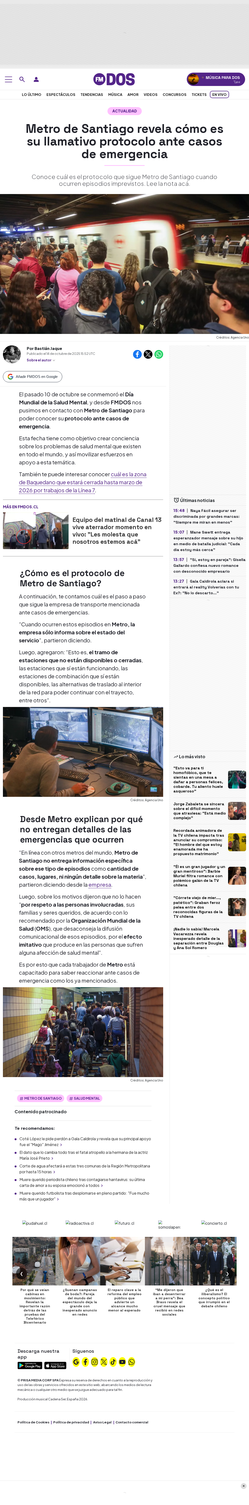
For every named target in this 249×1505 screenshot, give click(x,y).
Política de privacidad (71, 1422)
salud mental (87, 1098)
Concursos (175, 94)
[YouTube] (122, 1361)
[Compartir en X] (148, 354)
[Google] (76, 1361)
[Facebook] (85, 1361)
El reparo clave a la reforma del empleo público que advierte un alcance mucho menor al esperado (124, 1300)
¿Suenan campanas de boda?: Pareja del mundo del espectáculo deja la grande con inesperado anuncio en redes (79, 1302)
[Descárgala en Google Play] (30, 1365)
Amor (133, 94)
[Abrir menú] (8, 79)
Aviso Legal (102, 1422)
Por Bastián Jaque (44, 348)
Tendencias (91, 94)
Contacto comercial (132, 1422)
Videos (151, 94)
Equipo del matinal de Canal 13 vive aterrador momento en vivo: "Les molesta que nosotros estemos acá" (116, 530)
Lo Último (31, 94)
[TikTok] (113, 1361)
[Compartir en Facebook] (137, 354)
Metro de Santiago (43, 1098)
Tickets (199, 94)
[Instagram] (94, 1361)
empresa (100, 884)
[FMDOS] (114, 78)
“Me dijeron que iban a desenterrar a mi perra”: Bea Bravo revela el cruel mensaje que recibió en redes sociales (169, 1302)
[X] (103, 1361)
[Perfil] (36, 79)
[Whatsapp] (131, 1361)
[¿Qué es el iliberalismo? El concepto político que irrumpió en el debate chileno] (214, 1261)
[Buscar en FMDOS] (22, 79)
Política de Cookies (33, 1422)
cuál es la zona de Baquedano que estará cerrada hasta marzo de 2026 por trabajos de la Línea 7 (82, 482)
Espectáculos (60, 94)
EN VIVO (219, 94)
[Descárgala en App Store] (55, 1365)
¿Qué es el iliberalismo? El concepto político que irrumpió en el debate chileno (214, 1298)
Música (115, 94)
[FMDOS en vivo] (193, 79)
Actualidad (124, 111)
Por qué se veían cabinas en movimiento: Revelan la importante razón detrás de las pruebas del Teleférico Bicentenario (34, 1306)
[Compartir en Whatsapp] (158, 354)
